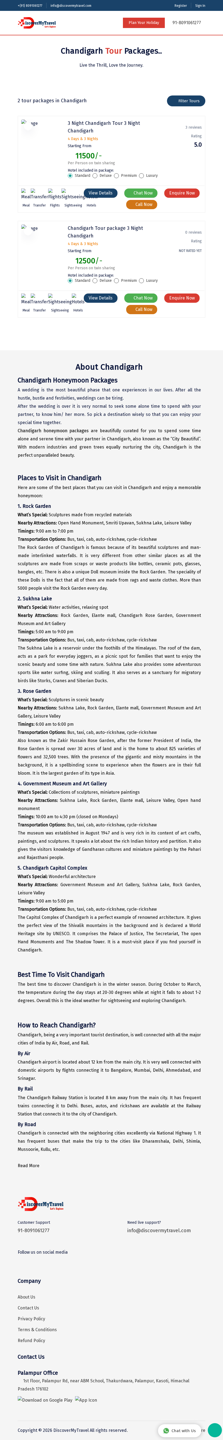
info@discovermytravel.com (71, 6)
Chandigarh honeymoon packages (53, 430)
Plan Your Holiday (144, 22)
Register (181, 6)
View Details (101, 193)
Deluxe (106, 175)
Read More (28, 1165)
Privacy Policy (31, 1318)
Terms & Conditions (37, 1329)
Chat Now (142, 193)
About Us (26, 1297)
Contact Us (28, 1308)
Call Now (143, 204)
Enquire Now (182, 193)
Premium (129, 175)
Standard (82, 175)
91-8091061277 (186, 22)
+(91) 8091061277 (30, 6)
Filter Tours (189, 100)
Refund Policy (31, 1340)
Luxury (152, 175)
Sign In (200, 6)
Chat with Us (184, 1430)
